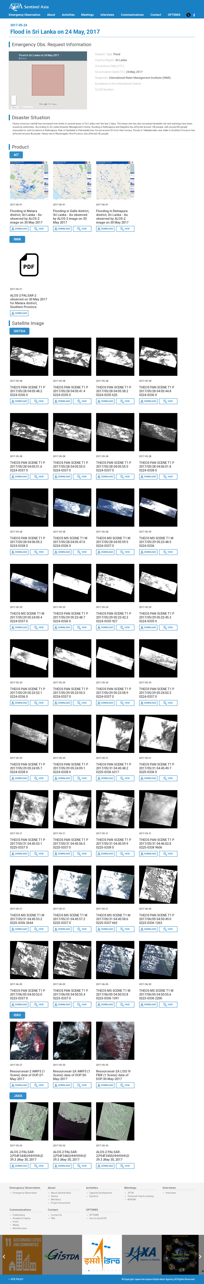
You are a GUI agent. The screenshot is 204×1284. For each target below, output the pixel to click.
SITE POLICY (17, 1279)
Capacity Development (100, 1193)
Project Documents (60, 1203)
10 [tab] (120, 1270)
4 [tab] (97, 1270)
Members (56, 1199)
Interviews (107, 14)
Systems (93, 1196)
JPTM (130, 1193)
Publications (19, 1215)
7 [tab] (109, 1270)
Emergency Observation (24, 14)
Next (200, 1257)
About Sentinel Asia (61, 1193)
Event (15, 1221)
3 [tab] (93, 1270)
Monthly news (20, 1228)
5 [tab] (101, 1270)
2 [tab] (89, 1270)
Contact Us (56, 1215)
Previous (4, 1257)
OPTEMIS (94, 1215)
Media (16, 1225)
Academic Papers (22, 1218)
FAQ (53, 1218)
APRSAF (131, 1199)
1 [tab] (85, 1270)
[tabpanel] (102, 1255)
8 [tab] (112, 1270)
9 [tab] (116, 1270)
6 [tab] (105, 1270)
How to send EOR (97, 1218)
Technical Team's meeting (140, 1196)
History (54, 1196)
